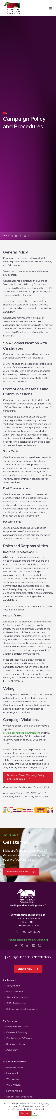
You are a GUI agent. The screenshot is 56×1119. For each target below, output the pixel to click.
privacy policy (40, 1109)
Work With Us (13, 1085)
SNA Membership (16, 1003)
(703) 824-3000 (30, 931)
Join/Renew (13, 985)
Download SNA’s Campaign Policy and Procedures (25, 777)
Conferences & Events (19, 1038)
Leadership (12, 1073)
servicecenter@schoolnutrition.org (28, 939)
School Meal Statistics (19, 1096)
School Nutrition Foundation (22, 1009)
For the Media (14, 1091)
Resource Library (15, 1044)
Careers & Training (16, 1032)
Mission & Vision (15, 1067)
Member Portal (14, 991)
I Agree (25, 1113)
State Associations (17, 997)
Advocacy (12, 1050)
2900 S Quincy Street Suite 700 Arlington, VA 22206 (28, 922)
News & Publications (17, 1026)
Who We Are (13, 1079)
